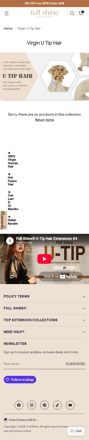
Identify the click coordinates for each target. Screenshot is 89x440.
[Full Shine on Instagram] (32, 405)
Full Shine (33, 426)
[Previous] (16, 3)
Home (8, 28)
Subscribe (75, 364)
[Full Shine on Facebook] (19, 405)
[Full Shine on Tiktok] (57, 405)
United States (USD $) (22, 420)
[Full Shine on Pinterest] (44, 405)
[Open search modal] (72, 13)
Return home (44, 119)
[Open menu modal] (6, 13)
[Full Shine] (44, 13)
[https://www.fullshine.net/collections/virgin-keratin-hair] (44, 76)
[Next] (72, 3)
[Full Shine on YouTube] (70, 405)
